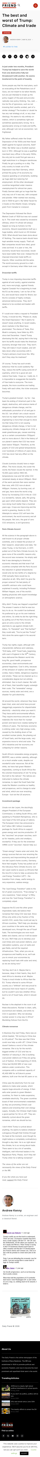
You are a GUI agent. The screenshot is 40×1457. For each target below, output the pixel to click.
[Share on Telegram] (27, 56)
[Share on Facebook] (4, 56)
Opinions (6, 33)
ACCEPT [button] (24, 1453)
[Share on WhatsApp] (21, 56)
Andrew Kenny (12, 1210)
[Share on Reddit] (33, 56)
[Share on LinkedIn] (15, 56)
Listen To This (11, 47)
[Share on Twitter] (10, 56)
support (10, 1180)
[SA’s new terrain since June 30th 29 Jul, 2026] (6, 1403)
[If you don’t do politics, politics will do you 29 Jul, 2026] (6, 1395)
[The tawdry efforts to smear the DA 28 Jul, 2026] (6, 1411)
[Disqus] (20, 1256)
